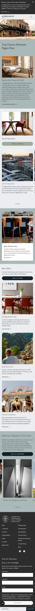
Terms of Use (23, 595)
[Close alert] (33, 2)
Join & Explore (5, 329)
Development (22, 528)
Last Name (4, 579)
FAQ (3, 525)
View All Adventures (17, 454)
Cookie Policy (22, 544)
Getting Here (22, 525)
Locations (5, 528)
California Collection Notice (24, 539)
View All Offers (17, 278)
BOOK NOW (4, 11)
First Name (5, 571)
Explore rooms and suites (8, 104)
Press (3, 538)
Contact (4, 542)
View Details (5, 377)
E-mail (3, 587)
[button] (16, 204)
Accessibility (22, 532)
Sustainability (6, 535)
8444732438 (5, 609)
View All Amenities (17, 143)
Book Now (31, 609)
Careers (4, 532)
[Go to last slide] (14, 507)
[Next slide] (20, 507)
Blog (19, 547)
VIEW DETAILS (5, 426)
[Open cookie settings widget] (3, 603)
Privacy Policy (22, 535)
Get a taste (7, 257)
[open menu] (31, 17)
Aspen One (5, 545)
